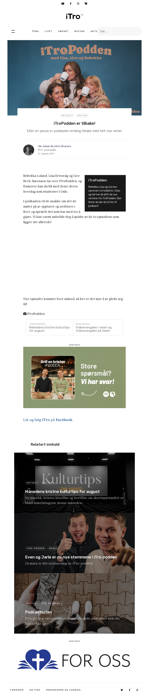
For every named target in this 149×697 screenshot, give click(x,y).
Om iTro (34, 690)
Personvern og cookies (63, 690)
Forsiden (17, 690)
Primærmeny (13, 31)
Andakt (63, 31)
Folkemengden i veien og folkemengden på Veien (94, 329)
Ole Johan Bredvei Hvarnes (54, 146)
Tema (35, 31)
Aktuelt (96, 31)
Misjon (79, 31)
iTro (74, 16)
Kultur (82, 115)
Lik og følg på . (48, 419)
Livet (48, 31)
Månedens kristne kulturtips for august (49, 329)
